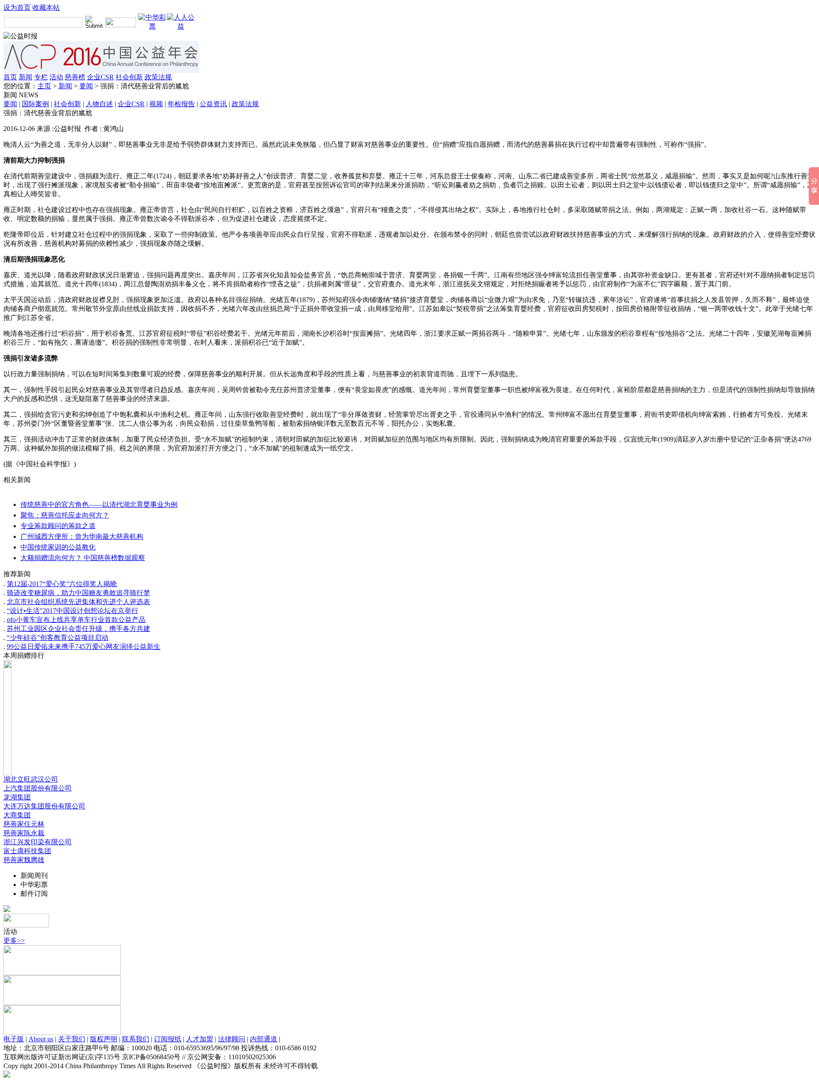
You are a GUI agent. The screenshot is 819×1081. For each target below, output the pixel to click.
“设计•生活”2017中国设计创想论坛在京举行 (72, 610)
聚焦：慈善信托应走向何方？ (64, 515)
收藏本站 (46, 7)
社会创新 (129, 77)
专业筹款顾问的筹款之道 (58, 525)
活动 (56, 77)
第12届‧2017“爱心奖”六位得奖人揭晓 (62, 583)
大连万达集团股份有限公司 (44, 806)
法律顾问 (231, 1039)
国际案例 (35, 104)
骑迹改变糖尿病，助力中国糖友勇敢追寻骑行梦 (78, 592)
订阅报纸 (167, 1039)
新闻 (25, 77)
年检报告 (181, 104)
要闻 (86, 86)
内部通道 (263, 1039)
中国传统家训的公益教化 (58, 547)
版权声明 (103, 1039)
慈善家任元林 (23, 824)
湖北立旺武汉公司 (30, 779)
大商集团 (17, 815)
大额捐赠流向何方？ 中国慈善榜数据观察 (82, 557)
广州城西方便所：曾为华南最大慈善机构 (81, 536)
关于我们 (71, 1039)
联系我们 (135, 1039)
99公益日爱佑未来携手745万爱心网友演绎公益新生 (83, 646)
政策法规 (158, 77)
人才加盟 (199, 1039)
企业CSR (100, 77)
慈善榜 (75, 77)
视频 (156, 104)
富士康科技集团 (27, 850)
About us (41, 1039)
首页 (10, 77)
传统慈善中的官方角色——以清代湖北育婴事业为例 (98, 504)
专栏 (41, 77)
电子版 (13, 1039)
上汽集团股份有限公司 (37, 788)
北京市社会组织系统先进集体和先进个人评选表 (78, 601)
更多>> (14, 940)
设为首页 (17, 7)
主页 (44, 86)
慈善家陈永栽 (23, 833)
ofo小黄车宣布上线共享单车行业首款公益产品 (76, 619)
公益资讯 (213, 104)
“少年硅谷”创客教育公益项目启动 (57, 637)
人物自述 (99, 104)
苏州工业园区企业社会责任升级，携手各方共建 (78, 628)
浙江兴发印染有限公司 (37, 842)
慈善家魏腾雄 (23, 859)
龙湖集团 (17, 797)
